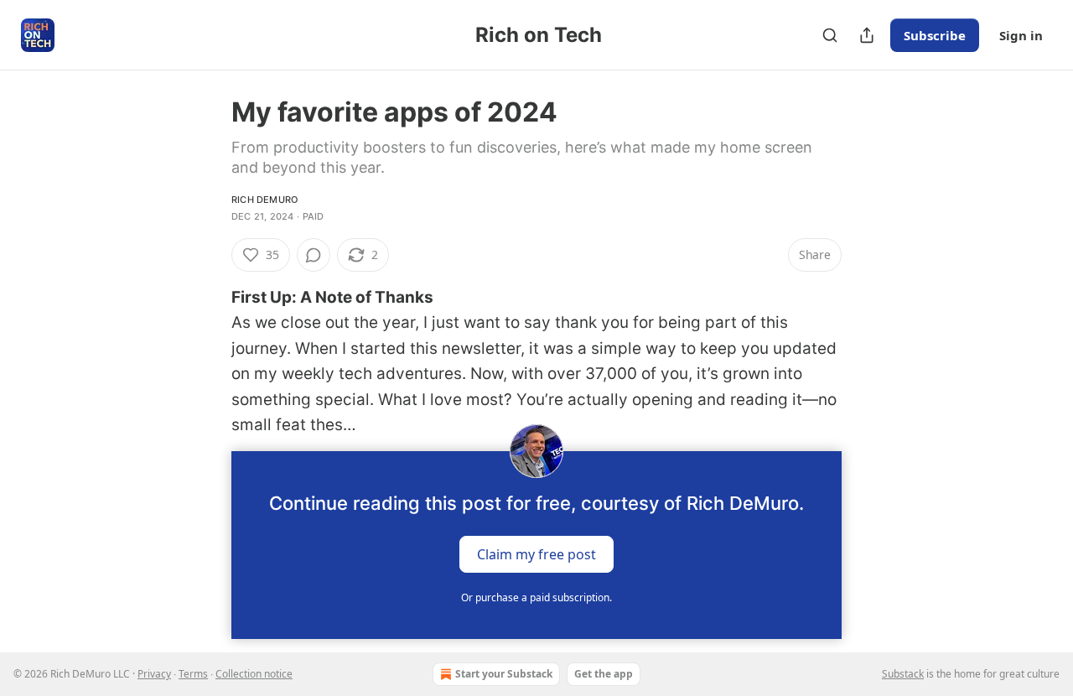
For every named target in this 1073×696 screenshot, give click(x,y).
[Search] (830, 35)
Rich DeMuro (264, 199)
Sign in (1021, 35)
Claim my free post (536, 554)
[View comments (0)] (313, 255)
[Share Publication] (867, 35)
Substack (903, 674)
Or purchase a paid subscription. (536, 597)
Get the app (603, 674)
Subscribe (935, 35)
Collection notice (254, 674)
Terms (193, 674)
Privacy (154, 674)
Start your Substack (503, 674)
